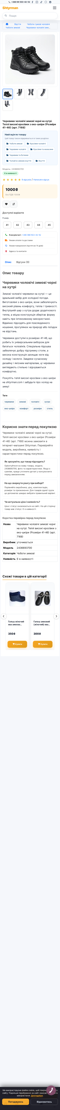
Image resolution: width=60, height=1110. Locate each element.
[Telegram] (50, 2)
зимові (22, 401)
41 (7, 224)
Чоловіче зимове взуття (20, 161)
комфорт (24, 408)
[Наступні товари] (56, 616)
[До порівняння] (13, 204)
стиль (50, 408)
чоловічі (35, 401)
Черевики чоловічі (17, 149)
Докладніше (37, 1095)
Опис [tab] (8, 262)
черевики (9, 401)
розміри (38, 408)
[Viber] (45, 2)
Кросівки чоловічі (38, 143)
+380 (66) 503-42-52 (31, 235)
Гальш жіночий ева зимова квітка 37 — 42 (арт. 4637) (16, 623)
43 (28, 224)
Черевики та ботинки (18, 155)
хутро (47, 401)
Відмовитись (44, 1101)
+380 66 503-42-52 (20, 2)
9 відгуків (26, 179)
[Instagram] (37, 2)
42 (17, 224)
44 (38, 224)
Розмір (5, 218)
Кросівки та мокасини (43, 149)
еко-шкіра (9, 408)
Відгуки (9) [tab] (22, 262)
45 (49, 224)
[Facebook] (32, 2)
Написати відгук (41, 179)
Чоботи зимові (13, 27)
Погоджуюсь (15, 1101)
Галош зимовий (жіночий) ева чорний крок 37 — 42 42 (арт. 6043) (42, 623)
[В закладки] (6, 204)
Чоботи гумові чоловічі (38, 24)
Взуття (17, 24)
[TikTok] (41, 2)
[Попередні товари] (3, 616)
